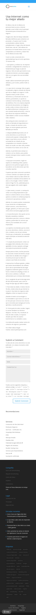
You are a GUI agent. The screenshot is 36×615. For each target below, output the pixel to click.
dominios (20, 560)
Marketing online (23, 572)
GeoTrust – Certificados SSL (14, 430)
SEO (7, 591)
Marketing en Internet (11, 572)
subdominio (9, 594)
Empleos (8, 480)
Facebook (18, 563)
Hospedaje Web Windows (13, 432)
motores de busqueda (23, 574)
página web (9, 589)
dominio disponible (11, 560)
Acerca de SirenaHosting (13, 470)
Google (25, 563)
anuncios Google (17, 549)
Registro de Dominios (12, 445)
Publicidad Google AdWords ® (14, 443)
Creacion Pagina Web (11, 555)
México (8, 577)
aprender (25, 549)
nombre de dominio (23, 580)
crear (20, 555)
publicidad (21, 586)
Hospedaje (21, 606)
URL (20, 594)
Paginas (23, 608)
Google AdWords (10, 566)
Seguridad (22, 610)
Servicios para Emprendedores (14, 451)
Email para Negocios (11, 427)
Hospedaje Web (25, 566)
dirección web (9, 558)
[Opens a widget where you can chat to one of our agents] (6, 612)
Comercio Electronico (11, 552)
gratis (18, 566)
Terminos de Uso (11, 498)
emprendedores (10, 563)
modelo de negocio (11, 574)
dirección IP (26, 555)
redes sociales (17, 589)
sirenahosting (13, 591)
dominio (17, 558)
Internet (18, 569)
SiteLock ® (9, 453)
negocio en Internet (16, 577)
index (7, 435)
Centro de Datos (10, 477)
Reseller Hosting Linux (12, 448)
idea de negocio (10, 569)
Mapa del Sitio (10, 505)
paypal (26, 583)
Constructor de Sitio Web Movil (14, 424)
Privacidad (9, 502)
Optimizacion (13, 610)
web (7, 597)
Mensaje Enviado (10, 437)
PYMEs (27, 586)
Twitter (16, 594)
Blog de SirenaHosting (12, 474)
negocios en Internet (11, 580)
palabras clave (10, 583)
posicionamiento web (11, 586)
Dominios (13, 606)
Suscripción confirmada (12, 456)
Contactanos (9, 484)
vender (25, 594)
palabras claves (19, 583)
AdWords (8, 549)
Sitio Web (21, 591)
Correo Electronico (13, 608)
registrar (25, 589)
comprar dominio (23, 552)
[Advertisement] (21, 415)
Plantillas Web (10, 440)
